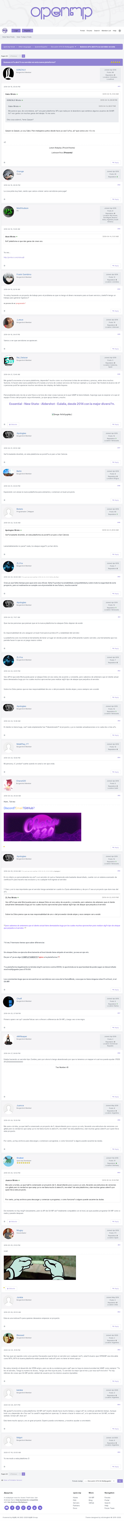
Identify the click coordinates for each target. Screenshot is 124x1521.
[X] (29, 1508)
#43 (119, 229)
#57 (119, 1013)
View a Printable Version (13, 1480)
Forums (89, 31)
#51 (119, 617)
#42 (119, 185)
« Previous (13, 56)
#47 (118, 448)
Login (16, 31)
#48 (118, 486)
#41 (119, 86)
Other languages (25, 47)
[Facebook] (12, 1508)
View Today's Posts (24, 37)
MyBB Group (33, 1517)
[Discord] (6, 1508)
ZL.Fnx (56, 577)
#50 (119, 577)
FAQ (74, 1500)
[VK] (40, 1508)
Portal (82, 31)
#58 (119, 1053)
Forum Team (109, 1508)
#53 (119, 721)
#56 (119, 871)
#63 (119, 1350)
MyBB (14, 1517)
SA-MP (91, 1497)
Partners (76, 1505)
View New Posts (8, 37)
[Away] (4, 847)
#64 (118, 1404)
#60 (118, 1172)
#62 (119, 1312)
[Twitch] (23, 1508)
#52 (119, 671)
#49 (118, 522)
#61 (119, 1245)
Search (97, 31)
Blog (90, 1500)
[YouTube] (34, 1508)
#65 (119, 1452)
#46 (118, 374)
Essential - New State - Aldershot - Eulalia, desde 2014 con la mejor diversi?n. (62, 404)
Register (27, 31)
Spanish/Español (41, 47)
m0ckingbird (105, 1517)
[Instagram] (18, 1508)
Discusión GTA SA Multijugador (62, 47)
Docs (75, 1508)
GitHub (91, 1503)
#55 (119, 795)
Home (75, 1497)
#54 (119, 757)
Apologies (57, 871)
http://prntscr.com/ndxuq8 (14, 257)
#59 (119, 1120)
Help (114, 31)
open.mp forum (9, 47)
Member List (106, 31)
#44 (118, 289)
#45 (119, 334)
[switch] (120, 31)
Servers (76, 1503)
